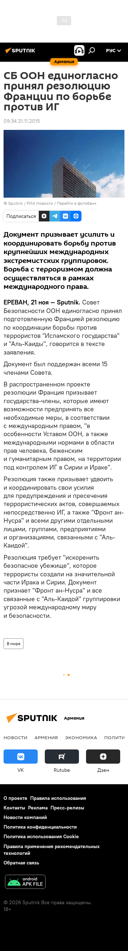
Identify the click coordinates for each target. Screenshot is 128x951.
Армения (46, 737)
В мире (13, 643)
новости (15, 737)
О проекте (15, 798)
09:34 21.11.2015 (22, 121)
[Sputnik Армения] (21, 53)
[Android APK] (25, 883)
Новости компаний (25, 817)
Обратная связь (21, 862)
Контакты (14, 807)
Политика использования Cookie (41, 836)
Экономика (81, 737)
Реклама (38, 807)
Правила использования (58, 798)
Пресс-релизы (67, 807)
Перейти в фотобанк (76, 203)
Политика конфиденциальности (40, 827)
